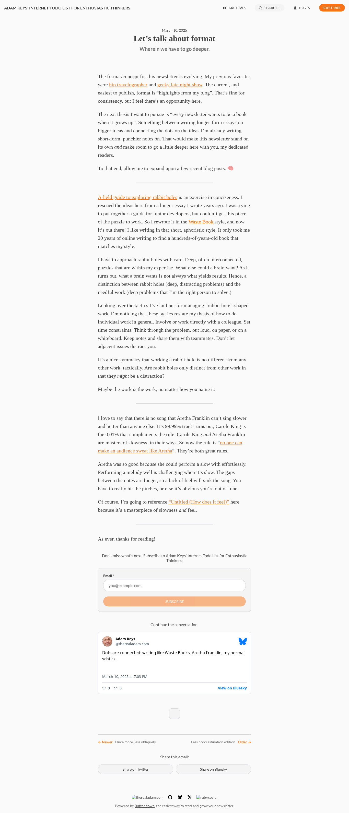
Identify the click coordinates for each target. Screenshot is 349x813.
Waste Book (201, 221)
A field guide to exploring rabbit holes (137, 197)
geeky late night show (179, 84)
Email (108, 575)
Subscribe (332, 8)
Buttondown (145, 806)
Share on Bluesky (213, 769)
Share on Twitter (136, 769)
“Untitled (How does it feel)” (199, 502)
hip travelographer (128, 84)
